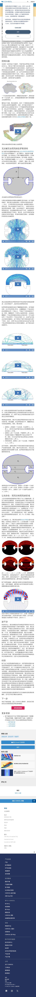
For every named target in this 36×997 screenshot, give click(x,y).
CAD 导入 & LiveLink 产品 (11, 836)
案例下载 (7, 881)
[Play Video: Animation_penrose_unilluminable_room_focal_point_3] (18, 393)
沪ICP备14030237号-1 (10, 984)
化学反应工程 (7, 817)
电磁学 (17, 736)
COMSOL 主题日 (9, 929)
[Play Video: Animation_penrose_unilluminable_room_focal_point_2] (18, 365)
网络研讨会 (8, 926)
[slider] (16, 241)
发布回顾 (7, 874)
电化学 (6, 822)
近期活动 (7, 931)
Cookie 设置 (8, 982)
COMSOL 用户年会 (10, 934)
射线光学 (4, 736)
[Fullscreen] (32, 241)
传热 (5, 848)
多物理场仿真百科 (10, 918)
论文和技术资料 (9, 890)
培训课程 (7, 906)
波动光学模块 (25, 519)
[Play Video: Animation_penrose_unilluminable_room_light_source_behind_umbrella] (18, 284)
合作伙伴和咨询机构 (10, 951)
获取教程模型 (18, 708)
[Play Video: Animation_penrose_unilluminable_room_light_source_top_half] (18, 257)
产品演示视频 (8, 884)
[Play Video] (3, 241)
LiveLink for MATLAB (9, 842)
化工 (5, 815)
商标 (6, 981)
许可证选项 (8, 868)
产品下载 (7, 956)
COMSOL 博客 (9, 915)
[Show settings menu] (29, 241)
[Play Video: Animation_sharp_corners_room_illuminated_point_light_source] (18, 131)
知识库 (7, 948)
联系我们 (7, 973)
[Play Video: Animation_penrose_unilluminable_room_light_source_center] (18, 229)
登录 (6, 977)
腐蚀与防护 (7, 830)
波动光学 (10, 736)
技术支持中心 (8, 942)
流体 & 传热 (7, 846)
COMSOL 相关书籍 (10, 893)
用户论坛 (7, 909)
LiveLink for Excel (8, 839)
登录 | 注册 (18, 793)
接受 (18, 32)
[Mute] (26, 241)
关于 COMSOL (9, 964)
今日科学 (7, 811)
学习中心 (7, 903)
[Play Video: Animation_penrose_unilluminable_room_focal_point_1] (18, 338)
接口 (5, 834)
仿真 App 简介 (9, 896)
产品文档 (7, 954)
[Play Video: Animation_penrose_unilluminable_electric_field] (18, 599)
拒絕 (18, 36)
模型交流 (7, 912)
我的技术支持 (8, 945)
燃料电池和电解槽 (9, 819)
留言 (18, 747)
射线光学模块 (21, 117)
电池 (5, 825)
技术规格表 (8, 865)
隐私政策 (7, 979)
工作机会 (7, 967)
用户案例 (7, 887)
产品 (6, 862)
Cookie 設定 (18, 27)
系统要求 (7, 871)
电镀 (5, 828)
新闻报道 (7, 970)
